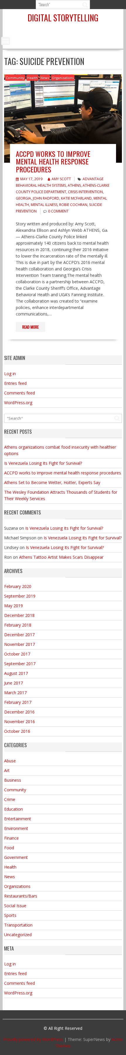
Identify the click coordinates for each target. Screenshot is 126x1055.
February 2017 (17, 702)
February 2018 (17, 625)
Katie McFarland (76, 198)
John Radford (46, 198)
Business (12, 780)
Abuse (10, 761)
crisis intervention (85, 191)
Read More (30, 327)
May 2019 (13, 605)
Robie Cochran (73, 204)
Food (9, 847)
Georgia (23, 198)
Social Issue (15, 905)
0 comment (58, 211)
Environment (16, 828)
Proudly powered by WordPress (33, 1039)
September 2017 (19, 663)
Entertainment (17, 818)
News (44, 78)
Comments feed (19, 393)
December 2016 (19, 712)
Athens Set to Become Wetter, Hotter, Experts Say (52, 482)
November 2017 (19, 644)
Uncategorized (18, 934)
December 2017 (19, 634)
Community (15, 78)
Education (13, 809)
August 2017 (16, 673)
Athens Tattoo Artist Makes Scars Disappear (61, 557)
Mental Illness (44, 204)
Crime (9, 799)
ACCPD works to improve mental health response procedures (53, 161)
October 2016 (17, 731)
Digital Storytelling (63, 18)
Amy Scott (61, 178)
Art (7, 770)
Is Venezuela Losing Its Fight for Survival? (43, 463)
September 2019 (19, 596)
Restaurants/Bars (20, 896)
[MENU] (5, 41)
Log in (10, 373)
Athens (74, 185)
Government (16, 857)
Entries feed (15, 383)
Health (32, 78)
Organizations (63, 78)
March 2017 (15, 692)
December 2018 (19, 615)
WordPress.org (18, 402)
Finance (11, 838)
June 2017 (13, 683)
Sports (10, 915)
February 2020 (17, 586)
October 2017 (17, 654)
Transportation (18, 925)
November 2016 (19, 721)
